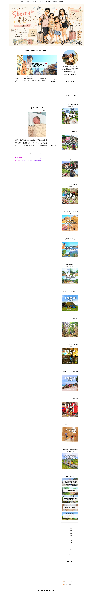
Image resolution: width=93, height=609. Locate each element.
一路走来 (27, 1)
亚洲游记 (33, 1)
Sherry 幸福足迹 (44, 604)
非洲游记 (47, 1)
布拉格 (39, 53)
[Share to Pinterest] (54, 79)
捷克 (41, 53)
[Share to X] (50, 79)
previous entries (41, 153)
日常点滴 (54, 1)
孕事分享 (39, 110)
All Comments (67, 584)
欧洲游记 (40, 1)
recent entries (32, 153)
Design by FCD (52, 604)
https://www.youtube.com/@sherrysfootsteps (30, 162)
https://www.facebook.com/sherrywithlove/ (30, 159)
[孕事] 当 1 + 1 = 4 (37, 108)
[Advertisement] (37, 96)
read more (53, 81)
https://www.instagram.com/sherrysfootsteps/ (31, 160)
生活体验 (61, 1)
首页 (22, 1)
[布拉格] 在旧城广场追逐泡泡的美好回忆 (37, 51)
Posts (65, 581)
